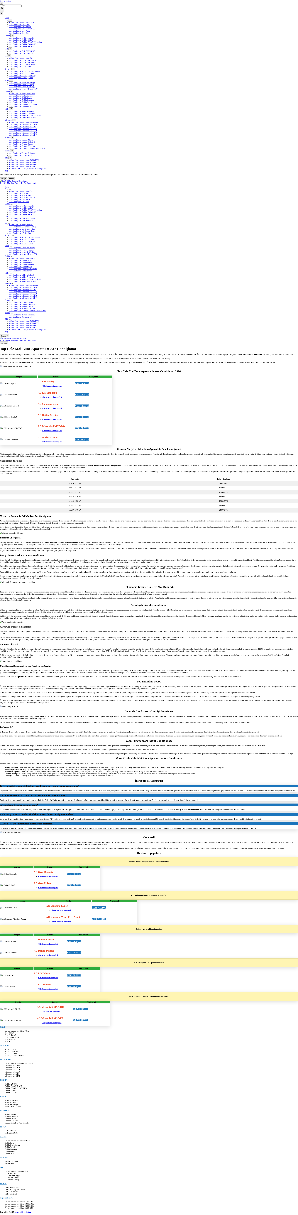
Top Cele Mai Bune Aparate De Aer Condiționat (18, 183)
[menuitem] (10, 20)
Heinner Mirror (10, 1114)
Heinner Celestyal (11, 1117)
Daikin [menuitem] (7, 91)
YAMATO (4, 1157)
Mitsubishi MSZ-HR (12, 1068)
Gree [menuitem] (6, 20)
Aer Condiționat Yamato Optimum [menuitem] (22, 153)
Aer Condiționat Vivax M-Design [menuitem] (21, 85)
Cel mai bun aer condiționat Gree (17, 1031)
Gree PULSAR (10, 1035)
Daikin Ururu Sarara (12, 1145)
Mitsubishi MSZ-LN (12, 1076)
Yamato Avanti (10, 1163)
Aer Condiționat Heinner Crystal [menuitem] (21, 144)
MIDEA (3, 1184)
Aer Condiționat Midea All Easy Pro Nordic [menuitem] (25, 115)
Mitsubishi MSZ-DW (12, 1066)
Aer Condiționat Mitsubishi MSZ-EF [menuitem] (22, 127)
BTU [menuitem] (6, 158)
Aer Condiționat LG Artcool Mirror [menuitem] (22, 62)
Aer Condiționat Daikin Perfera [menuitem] (20, 106)
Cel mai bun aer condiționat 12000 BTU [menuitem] (24, 164)
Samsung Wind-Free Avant (14, 1056)
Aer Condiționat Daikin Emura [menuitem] (20, 98)
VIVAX (3, 1096)
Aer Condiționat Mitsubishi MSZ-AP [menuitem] (23, 131)
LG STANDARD (11, 1173)
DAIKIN (3, 1137)
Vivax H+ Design (11, 1104)
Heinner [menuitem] (8, 138)
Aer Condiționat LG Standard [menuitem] (20, 67)
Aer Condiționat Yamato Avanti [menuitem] (20, 155)
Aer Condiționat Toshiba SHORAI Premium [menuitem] (25, 42)
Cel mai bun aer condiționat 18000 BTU (19, 1204)
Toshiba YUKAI (11, 1084)
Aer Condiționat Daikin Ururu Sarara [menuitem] (23, 104)
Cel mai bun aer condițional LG (16, 1171)
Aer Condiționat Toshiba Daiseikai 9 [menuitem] (22, 44)
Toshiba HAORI (11, 1092)
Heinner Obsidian (11, 1121)
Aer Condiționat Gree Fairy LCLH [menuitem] (22, 29)
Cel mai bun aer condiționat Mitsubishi (19, 1063)
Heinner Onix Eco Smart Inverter (17, 1123)
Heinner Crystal (10, 1119)
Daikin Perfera (10, 1143)
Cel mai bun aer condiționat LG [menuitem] (21, 58)
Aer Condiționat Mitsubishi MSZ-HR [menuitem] (23, 133)
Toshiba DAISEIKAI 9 (13, 1086)
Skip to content (5, 1)
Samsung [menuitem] (8, 69)
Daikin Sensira (10, 1153)
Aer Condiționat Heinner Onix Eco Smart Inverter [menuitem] (27, 148)
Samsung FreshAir (11, 1051)
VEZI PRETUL (82, 383)
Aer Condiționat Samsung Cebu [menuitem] (21, 78)
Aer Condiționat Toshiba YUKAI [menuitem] (21, 46)
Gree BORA (9, 1033)
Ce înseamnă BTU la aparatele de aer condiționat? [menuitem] (27, 168)
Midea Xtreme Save (12, 1188)
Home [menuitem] (7, 18)
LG (1, 1167)
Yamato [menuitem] (7, 151)
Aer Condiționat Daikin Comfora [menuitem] (21, 100)
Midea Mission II (11, 1194)
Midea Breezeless (11, 1192)
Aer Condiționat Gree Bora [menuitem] (19, 33)
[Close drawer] (1, 13)
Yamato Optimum (11, 1161)
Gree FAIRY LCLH (12, 1037)
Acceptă (4, 179)
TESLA (3, 1127)
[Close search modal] (1, 3)
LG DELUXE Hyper (12, 1175)
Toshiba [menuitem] (7, 36)
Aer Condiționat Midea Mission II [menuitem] (21, 111)
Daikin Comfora (11, 1149)
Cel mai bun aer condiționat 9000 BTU (19, 1208)
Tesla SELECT (10, 1131)
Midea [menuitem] (7, 109)
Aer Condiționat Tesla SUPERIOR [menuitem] (22, 51)
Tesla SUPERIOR (11, 1133)
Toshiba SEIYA (10, 1090)
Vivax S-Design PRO (13, 1107)
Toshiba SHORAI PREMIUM (16, 1088)
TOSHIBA (4, 1080)
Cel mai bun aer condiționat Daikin (17, 1141)
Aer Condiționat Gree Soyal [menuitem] (19, 25)
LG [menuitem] (6, 56)
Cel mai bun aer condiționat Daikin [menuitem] (22, 94)
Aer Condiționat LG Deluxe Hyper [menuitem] (22, 64)
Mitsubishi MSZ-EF (12, 1074)
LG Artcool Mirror (11, 1178)
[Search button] (2, 9)
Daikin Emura (10, 1151)
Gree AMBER (10, 1039)
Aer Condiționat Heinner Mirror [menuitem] (21, 140)
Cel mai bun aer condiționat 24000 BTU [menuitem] (24, 160)
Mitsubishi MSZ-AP (12, 1070)
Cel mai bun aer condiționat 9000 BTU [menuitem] (23, 166)
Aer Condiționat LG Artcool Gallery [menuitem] (22, 60)
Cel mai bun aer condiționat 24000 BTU (19, 1202)
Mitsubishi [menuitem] (8, 120)
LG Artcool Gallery (12, 1180)
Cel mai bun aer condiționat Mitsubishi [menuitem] (23, 122)
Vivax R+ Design (11, 1100)
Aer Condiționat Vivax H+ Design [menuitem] (22, 83)
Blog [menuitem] (6, 171)
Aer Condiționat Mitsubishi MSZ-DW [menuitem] (23, 135)
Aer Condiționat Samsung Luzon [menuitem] (21, 73)
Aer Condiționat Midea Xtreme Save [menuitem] (22, 117)
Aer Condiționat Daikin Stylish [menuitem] (20, 102)
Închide (11, 179)
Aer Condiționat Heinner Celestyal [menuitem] (22, 142)
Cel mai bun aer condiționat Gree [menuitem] (21, 23)
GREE (2, 1027)
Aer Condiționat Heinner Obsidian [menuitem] (22, 146)
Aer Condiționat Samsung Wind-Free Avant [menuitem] (25, 71)
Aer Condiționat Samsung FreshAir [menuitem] (22, 76)
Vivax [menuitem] (7, 80)
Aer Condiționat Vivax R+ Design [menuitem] (22, 87)
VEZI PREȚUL (82, 394)
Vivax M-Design (11, 1102)
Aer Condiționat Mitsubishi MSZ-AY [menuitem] (23, 129)
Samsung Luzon (11, 1053)
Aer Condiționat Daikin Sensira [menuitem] (20, 96)
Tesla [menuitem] (6, 49)
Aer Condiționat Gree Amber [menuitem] (20, 27)
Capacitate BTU (6, 1198)
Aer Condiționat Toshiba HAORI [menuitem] (21, 38)
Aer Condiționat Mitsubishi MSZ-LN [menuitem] (23, 124)
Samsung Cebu (10, 1049)
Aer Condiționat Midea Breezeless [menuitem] (22, 113)
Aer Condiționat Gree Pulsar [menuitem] (19, 31)
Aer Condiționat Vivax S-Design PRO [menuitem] (23, 89)
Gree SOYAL (10, 1041)
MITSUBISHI (5, 1060)
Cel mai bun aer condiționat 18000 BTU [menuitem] (24, 162)
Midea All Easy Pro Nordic (15, 1190)
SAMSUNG (4, 1045)
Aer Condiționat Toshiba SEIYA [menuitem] (21, 40)
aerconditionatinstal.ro (23, 1212)
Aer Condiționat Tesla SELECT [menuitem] (21, 53)
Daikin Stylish (10, 1147)
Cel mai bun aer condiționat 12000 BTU (19, 1206)
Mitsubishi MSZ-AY (12, 1072)
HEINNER (4, 1111)
